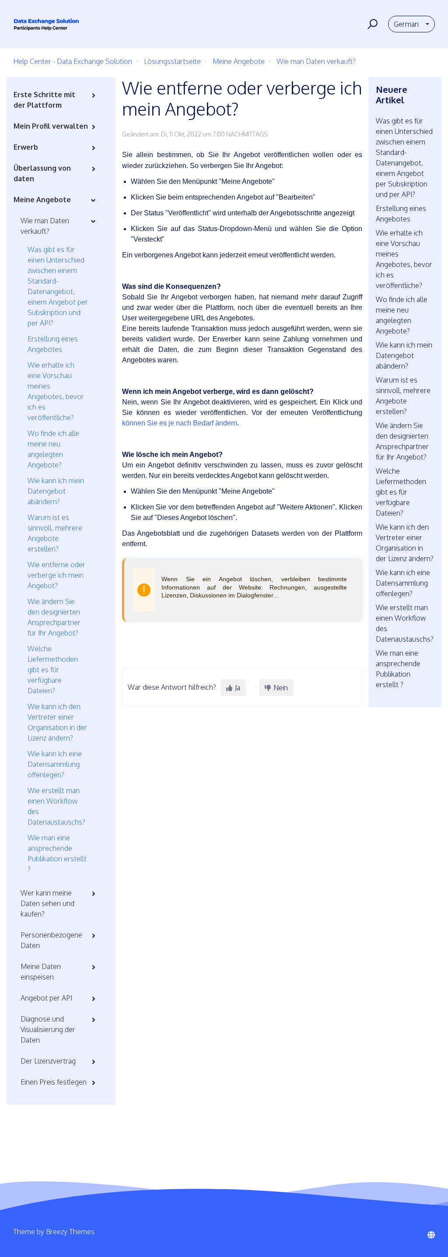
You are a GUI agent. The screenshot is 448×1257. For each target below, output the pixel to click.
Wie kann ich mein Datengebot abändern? (56, 491)
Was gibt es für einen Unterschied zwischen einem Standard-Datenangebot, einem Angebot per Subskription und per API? (58, 286)
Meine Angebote (239, 61)
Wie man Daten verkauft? (316, 61)
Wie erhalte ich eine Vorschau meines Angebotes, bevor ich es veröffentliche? (56, 391)
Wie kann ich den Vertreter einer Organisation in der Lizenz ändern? (57, 722)
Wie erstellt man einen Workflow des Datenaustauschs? (56, 806)
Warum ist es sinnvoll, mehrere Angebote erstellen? (55, 533)
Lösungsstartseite (172, 61)
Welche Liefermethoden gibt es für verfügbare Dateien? (53, 669)
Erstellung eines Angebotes (53, 344)
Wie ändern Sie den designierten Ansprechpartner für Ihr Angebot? (54, 617)
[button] (371, 24)
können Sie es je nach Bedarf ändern (179, 423)
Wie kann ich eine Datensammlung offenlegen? (55, 764)
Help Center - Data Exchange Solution (72, 61)
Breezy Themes (70, 1231)
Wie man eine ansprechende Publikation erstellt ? (57, 853)
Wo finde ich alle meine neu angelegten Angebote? (53, 449)
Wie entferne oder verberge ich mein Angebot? (56, 575)
